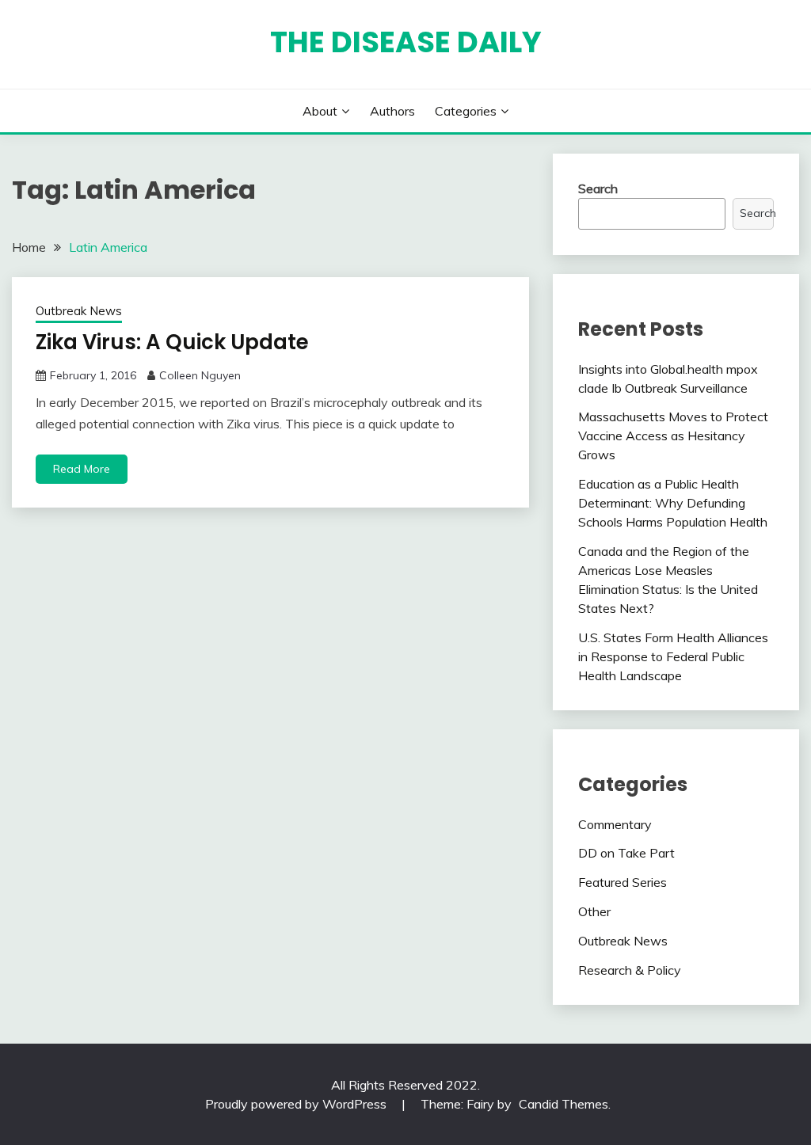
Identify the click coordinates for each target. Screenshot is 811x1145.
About (320, 111)
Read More (81, 469)
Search (598, 188)
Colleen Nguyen (200, 375)
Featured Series (622, 882)
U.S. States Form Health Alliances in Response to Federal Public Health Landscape (673, 656)
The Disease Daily (406, 42)
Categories (466, 111)
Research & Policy (629, 970)
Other (594, 911)
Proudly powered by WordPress (297, 1104)
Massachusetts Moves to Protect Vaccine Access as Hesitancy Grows (673, 435)
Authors (392, 111)
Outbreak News (79, 310)
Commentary (615, 824)
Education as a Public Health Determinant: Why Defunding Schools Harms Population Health (672, 503)
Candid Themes (563, 1104)
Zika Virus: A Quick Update (172, 342)
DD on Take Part (626, 853)
